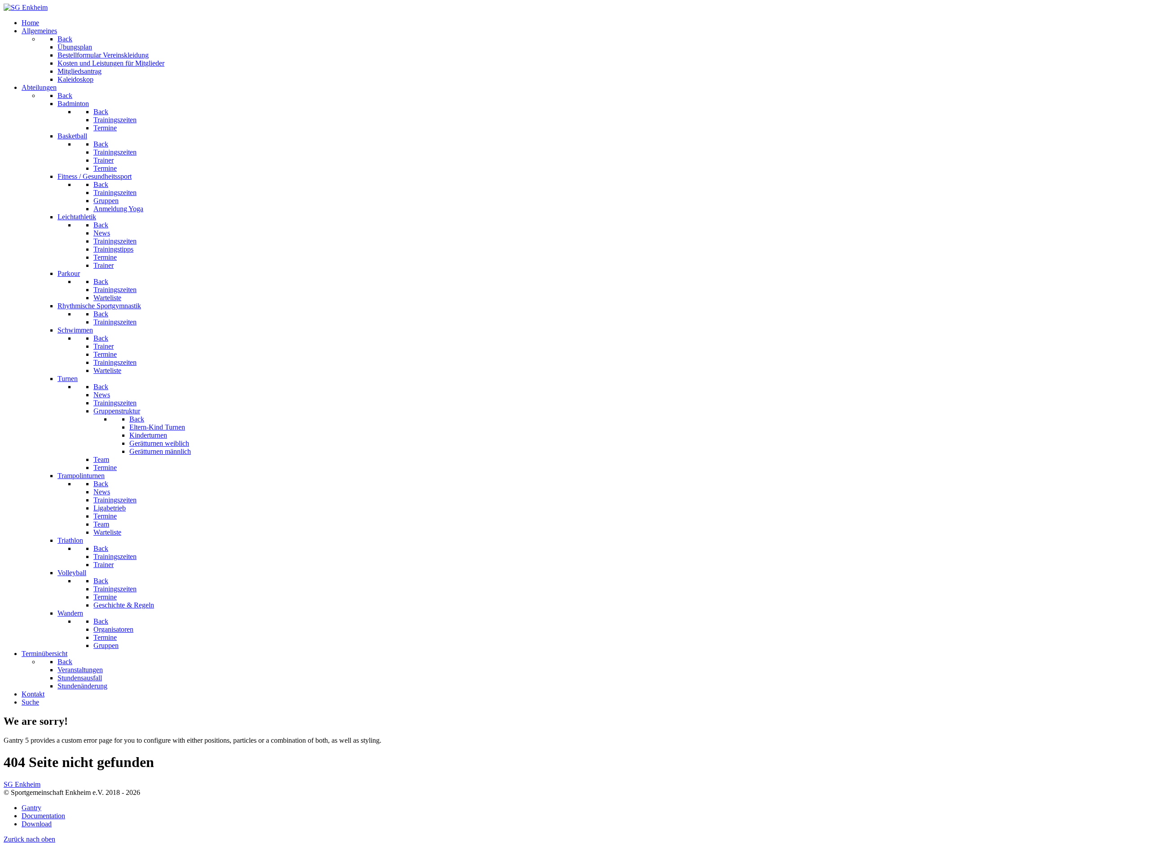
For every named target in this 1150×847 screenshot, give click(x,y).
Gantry (31, 808)
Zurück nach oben (29, 839)
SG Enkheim (22, 784)
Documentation (43, 816)
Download (37, 824)
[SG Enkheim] (26, 7)
